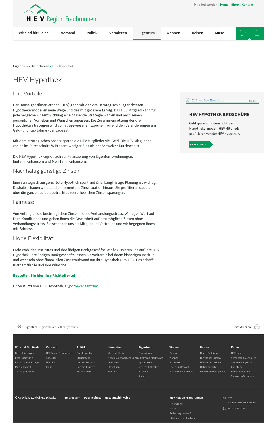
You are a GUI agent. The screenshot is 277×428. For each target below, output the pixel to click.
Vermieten (118, 32)
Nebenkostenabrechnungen (123, 357)
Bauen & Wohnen (240, 371)
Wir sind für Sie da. (34, 32)
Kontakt (247, 4)
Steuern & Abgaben (148, 366)
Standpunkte (84, 371)
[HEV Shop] (243, 33)
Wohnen (173, 32)
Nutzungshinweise (117, 397)
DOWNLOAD (198, 144)
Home (224, 4)
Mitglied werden (205, 4)
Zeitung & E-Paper (24, 371)
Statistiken (114, 366)
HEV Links (51, 362)
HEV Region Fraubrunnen (59, 353)
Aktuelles (51, 357)
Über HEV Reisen (209, 353)
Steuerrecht (83, 357)
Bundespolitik (84, 353)
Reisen (197, 32)
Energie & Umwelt (86, 366)
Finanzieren (145, 353)
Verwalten (113, 362)
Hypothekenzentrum (81, 285)
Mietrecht (113, 371)
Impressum (72, 397)
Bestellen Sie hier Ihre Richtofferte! (44, 275)
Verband (68, 32)
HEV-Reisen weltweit (211, 362)
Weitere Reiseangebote (212, 371)
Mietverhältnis (116, 353)
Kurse (219, 32)
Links (49, 366)
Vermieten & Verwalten (243, 357)
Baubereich (144, 371)
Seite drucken (242, 327)
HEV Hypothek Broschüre (219, 114)
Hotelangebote (208, 366)
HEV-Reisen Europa (210, 357)
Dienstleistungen (24, 353)
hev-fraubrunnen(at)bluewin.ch (243, 400)
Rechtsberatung (24, 357)
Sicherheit (175, 362)
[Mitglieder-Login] (257, 33)
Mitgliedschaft (23, 366)
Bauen (173, 353)
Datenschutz (92, 397)
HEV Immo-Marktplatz (150, 357)
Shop (235, 4)
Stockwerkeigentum (242, 362)
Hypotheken (40, 66)
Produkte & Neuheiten (181, 371)
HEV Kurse (236, 353)
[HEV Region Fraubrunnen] (60, 13)
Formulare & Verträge (27, 362)
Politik (92, 32)
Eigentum (147, 32)
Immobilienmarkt (87, 362)
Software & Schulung (242, 376)
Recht (141, 376)
